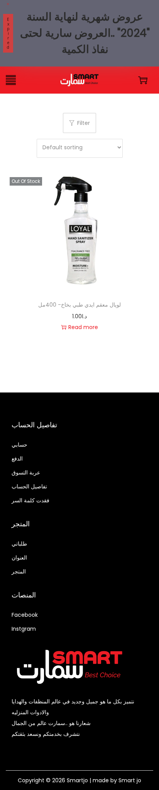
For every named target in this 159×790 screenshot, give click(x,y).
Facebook (25, 615)
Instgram (24, 629)
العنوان (19, 557)
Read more (83, 327)
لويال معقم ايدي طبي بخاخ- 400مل (79, 305)
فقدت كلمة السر (30, 500)
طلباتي (19, 544)
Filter (83, 123)
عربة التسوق (26, 472)
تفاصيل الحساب (29, 486)
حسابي (19, 445)
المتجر (19, 571)
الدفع (17, 458)
